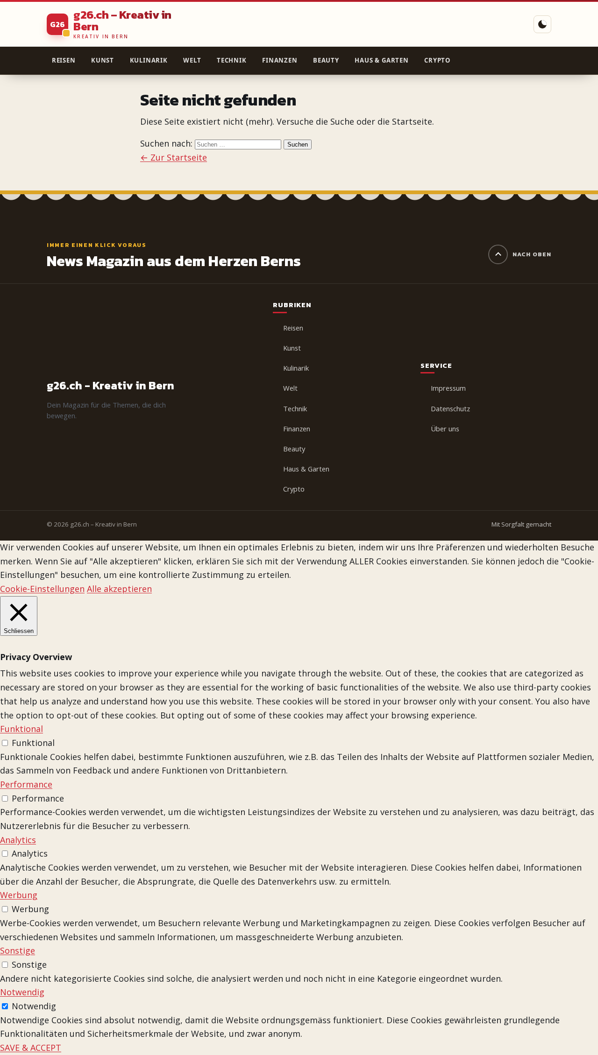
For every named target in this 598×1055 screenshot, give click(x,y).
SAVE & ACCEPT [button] (30, 1047)
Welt (192, 60)
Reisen (64, 60)
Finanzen (279, 60)
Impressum (448, 388)
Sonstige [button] (17, 950)
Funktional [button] (21, 728)
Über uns (445, 428)
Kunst (102, 60)
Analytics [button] (18, 839)
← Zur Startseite (173, 157)
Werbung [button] (18, 894)
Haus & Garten (381, 60)
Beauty (326, 60)
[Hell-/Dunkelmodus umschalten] (542, 24)
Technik (232, 60)
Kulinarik (149, 60)
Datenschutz (450, 408)
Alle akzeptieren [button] (119, 588)
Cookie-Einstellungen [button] (42, 588)
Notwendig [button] (22, 992)
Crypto (437, 60)
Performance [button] (26, 784)
